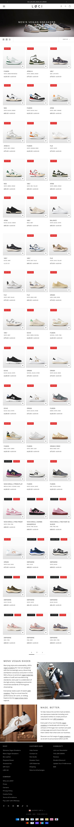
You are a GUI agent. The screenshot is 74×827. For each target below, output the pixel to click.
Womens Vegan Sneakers (12, 750)
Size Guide (33, 757)
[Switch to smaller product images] (6, 39)
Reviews (56, 757)
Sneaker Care (34, 760)
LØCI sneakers (58, 719)
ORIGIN (52, 295)
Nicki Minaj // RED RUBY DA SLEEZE (60, 523)
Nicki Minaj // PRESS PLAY (13, 484)
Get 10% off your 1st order (37, 1)
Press (5, 784)
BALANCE (53, 220)
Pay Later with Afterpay (11, 801)
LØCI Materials (35, 763)
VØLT (51, 71)
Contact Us (33, 753)
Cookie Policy (7, 794)
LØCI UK (6, 770)
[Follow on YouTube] (18, 806)
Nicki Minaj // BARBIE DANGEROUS (34, 523)
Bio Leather (7, 757)
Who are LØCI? (8, 781)
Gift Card (6, 767)
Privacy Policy (8, 791)
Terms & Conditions (10, 797)
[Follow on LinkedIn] (27, 806)
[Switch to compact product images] (9, 39)
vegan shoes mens (21, 698)
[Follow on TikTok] (22, 806)
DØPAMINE (30, 562)
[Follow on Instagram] (13, 806)
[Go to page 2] (42, 652)
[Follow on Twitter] (8, 806)
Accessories (7, 763)
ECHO (29, 333)
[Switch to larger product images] (3, 39)
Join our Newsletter (60, 750)
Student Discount (59, 760)
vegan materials (27, 675)
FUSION (6, 71)
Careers (6, 787)
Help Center (34, 750)
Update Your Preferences (62, 763)
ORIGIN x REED (55, 446)
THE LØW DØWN (59, 753)
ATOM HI (30, 71)
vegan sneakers (9, 668)
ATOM (52, 108)
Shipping (33, 767)
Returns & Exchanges (37, 770)
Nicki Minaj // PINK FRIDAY (13, 522)
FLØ (51, 146)
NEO (5, 108)
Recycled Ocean (8, 760)
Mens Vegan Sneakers (10, 753)
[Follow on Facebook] (4, 806)
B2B (54, 767)
